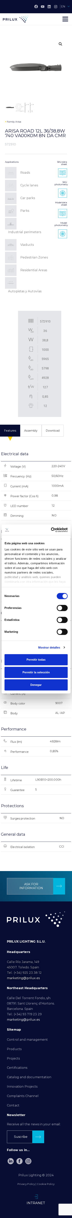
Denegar (36, 684)
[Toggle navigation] (65, 19)
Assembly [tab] (30, 430)
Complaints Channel (23, 1096)
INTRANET (36, 1203)
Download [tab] (53, 430)
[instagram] (55, 6)
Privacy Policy (26, 1183)
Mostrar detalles (49, 647)
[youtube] (42, 6)
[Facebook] (36, 6)
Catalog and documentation (29, 1077)
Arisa (18, 121)
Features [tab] (10, 430)
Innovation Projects (22, 1086)
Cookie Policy (46, 1183)
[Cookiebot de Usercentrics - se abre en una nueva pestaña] (51, 529)
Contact (13, 1105)
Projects (13, 1058)
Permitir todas (36, 659)
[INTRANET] (36, 1197)
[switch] (62, 608)
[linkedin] (49, 6)
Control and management (27, 1039)
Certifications (17, 1068)
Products (14, 1049)
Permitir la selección (36, 672)
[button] (60, 44)
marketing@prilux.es (23, 978)
